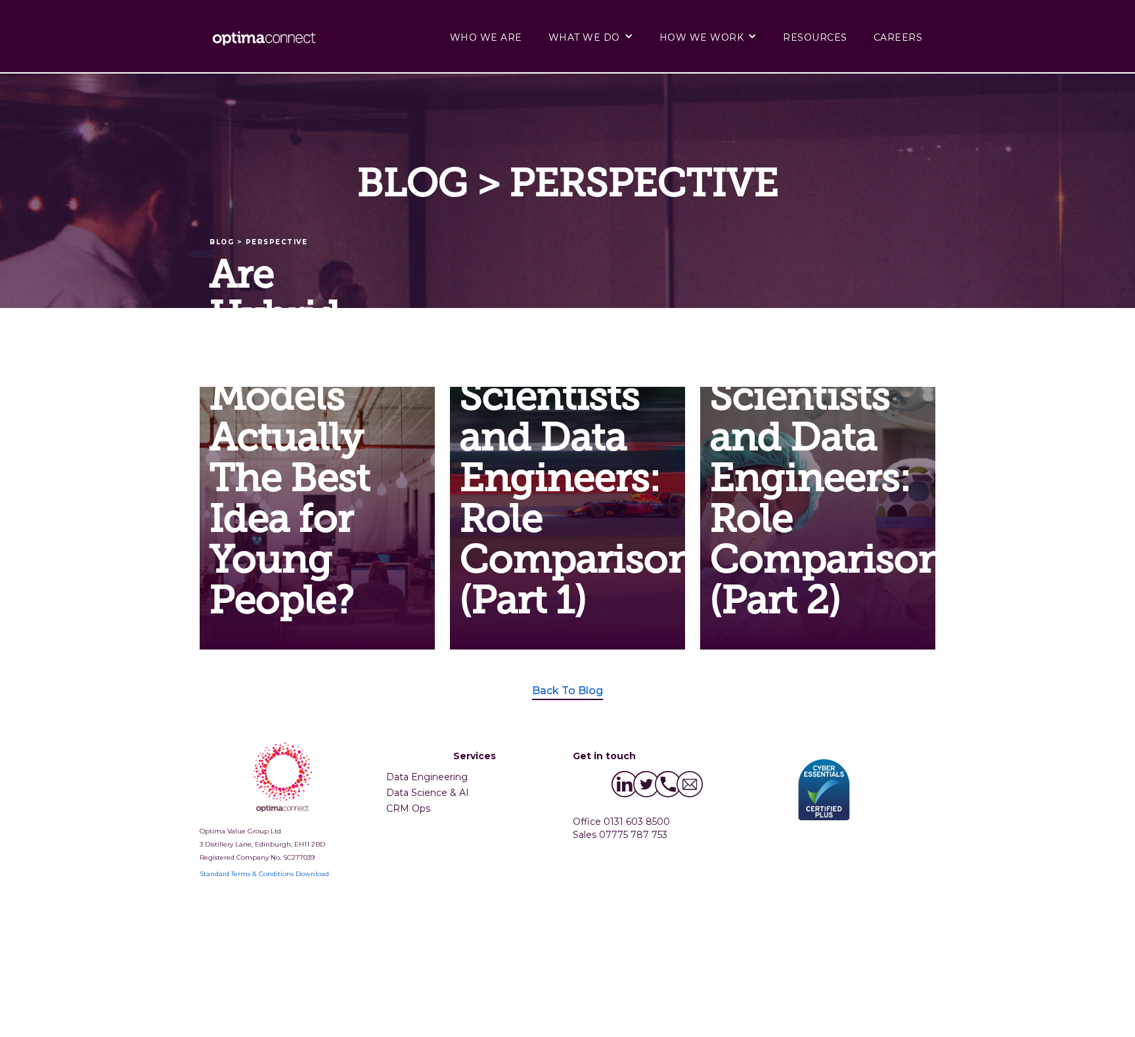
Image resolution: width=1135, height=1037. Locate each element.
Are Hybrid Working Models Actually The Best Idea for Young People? (291, 438)
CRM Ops (408, 808)
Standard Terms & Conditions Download (264, 874)
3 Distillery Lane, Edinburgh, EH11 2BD (262, 844)
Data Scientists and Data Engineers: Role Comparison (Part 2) (794, 479)
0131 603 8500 (637, 821)
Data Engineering (427, 777)
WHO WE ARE (486, 37)
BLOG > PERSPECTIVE (258, 242)
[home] (269, 37)
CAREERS (898, 37)
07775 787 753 (633, 835)
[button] (590, 36)
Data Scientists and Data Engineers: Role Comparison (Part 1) (544, 479)
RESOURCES (815, 37)
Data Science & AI (427, 793)
